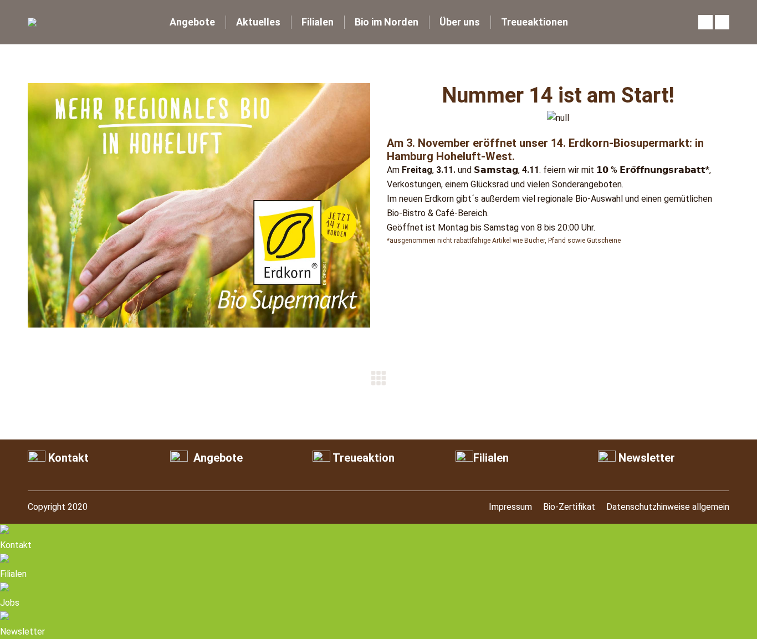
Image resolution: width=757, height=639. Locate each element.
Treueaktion (362, 457)
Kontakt (67, 457)
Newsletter (645, 457)
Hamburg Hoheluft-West (449, 156)
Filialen (491, 457)
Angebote (217, 457)
